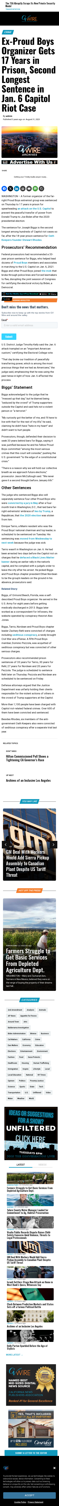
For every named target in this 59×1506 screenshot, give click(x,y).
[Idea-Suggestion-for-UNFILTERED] (31, 1159)
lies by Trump (42, 511)
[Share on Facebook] (4, 188)
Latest (10, 1254)
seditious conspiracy (24, 634)
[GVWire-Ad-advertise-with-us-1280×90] (29, 163)
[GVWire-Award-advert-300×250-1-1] (31, 1405)
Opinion (10, 1229)
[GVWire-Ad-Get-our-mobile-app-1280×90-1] (29, 295)
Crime (8, 32)
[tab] (20, 1165)
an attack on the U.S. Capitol (34, 208)
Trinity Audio (29, 177)
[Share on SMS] (35, 188)
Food (42, 9)
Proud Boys (20, 262)
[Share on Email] (29, 188)
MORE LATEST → (14, 1355)
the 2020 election (30, 515)
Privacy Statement (35, 1502)
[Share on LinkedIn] (16, 188)
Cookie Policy (20, 1502)
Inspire (10, 1207)
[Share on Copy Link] (41, 188)
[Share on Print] (23, 188)
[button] (54, 1468)
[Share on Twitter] (10, 188)
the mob (46, 270)
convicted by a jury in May (23, 503)
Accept (29, 1495)
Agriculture (11, 946)
